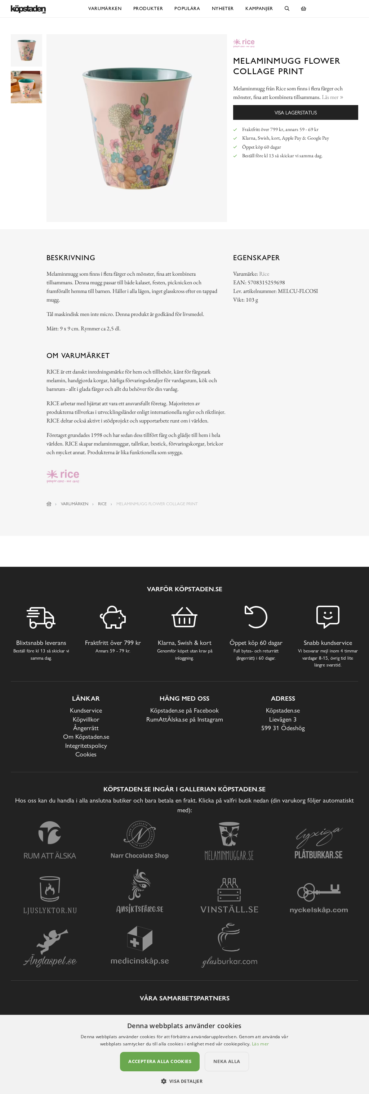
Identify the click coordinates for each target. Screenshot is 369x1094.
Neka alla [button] (226, 1061)
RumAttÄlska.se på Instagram (184, 719)
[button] (184, 1081)
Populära (187, 8)
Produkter (148, 8)
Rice (264, 273)
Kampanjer (259, 8)
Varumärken (105, 8)
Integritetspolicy (86, 745)
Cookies (86, 754)
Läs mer (260, 1044)
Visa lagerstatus (296, 112)
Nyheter (223, 8)
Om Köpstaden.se (86, 736)
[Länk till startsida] (49, 503)
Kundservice (86, 710)
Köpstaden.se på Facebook (184, 710)
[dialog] (184, 1054)
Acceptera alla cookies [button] (159, 1061)
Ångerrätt (86, 728)
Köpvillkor (86, 719)
